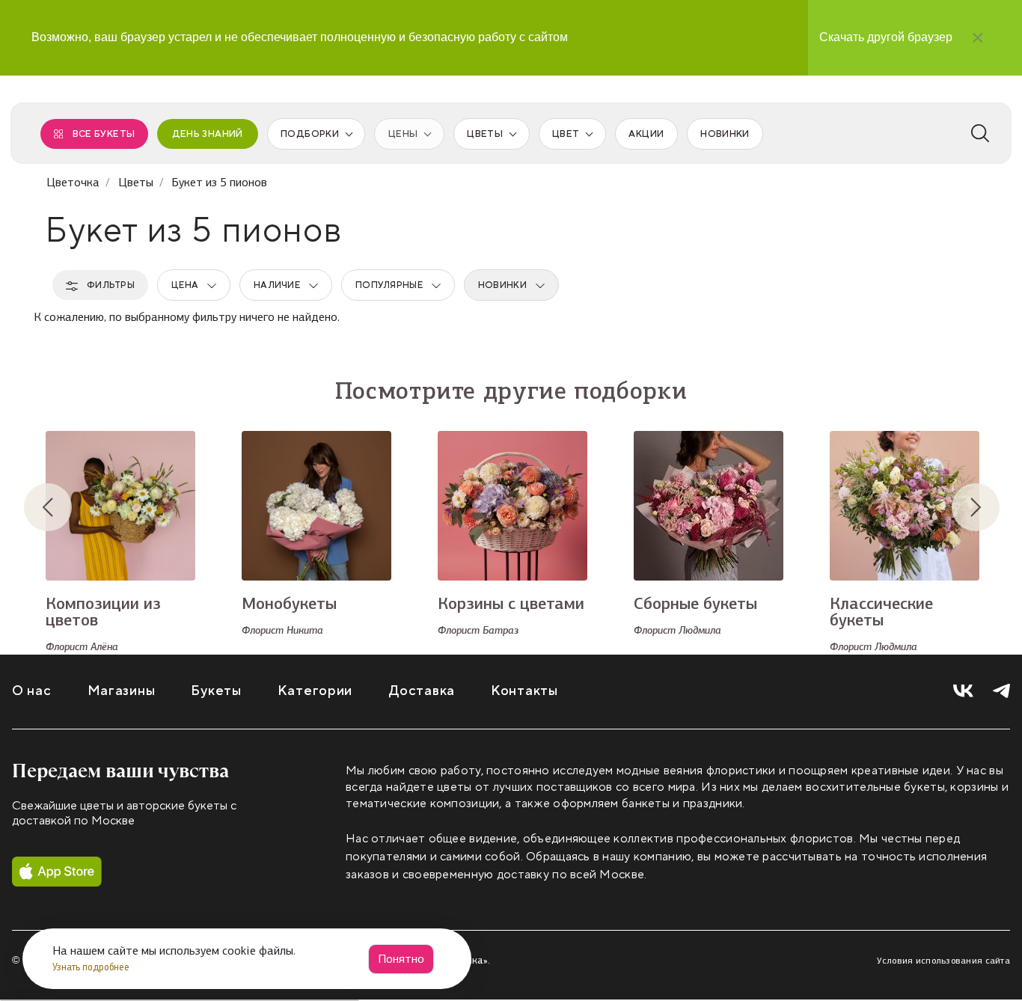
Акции (646, 134)
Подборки (310, 134)
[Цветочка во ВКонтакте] (963, 691)
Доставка (421, 691)
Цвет (565, 134)
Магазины (122, 691)
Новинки (724, 134)
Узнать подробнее (92, 967)
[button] (60, 507)
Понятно (401, 959)
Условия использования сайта (943, 960)
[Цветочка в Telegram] (1001, 691)
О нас (32, 691)
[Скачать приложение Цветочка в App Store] (57, 872)
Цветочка (73, 182)
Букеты (216, 691)
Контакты (524, 691)
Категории (315, 691)
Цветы (485, 134)
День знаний (207, 134)
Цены (402, 134)
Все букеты (104, 134)
